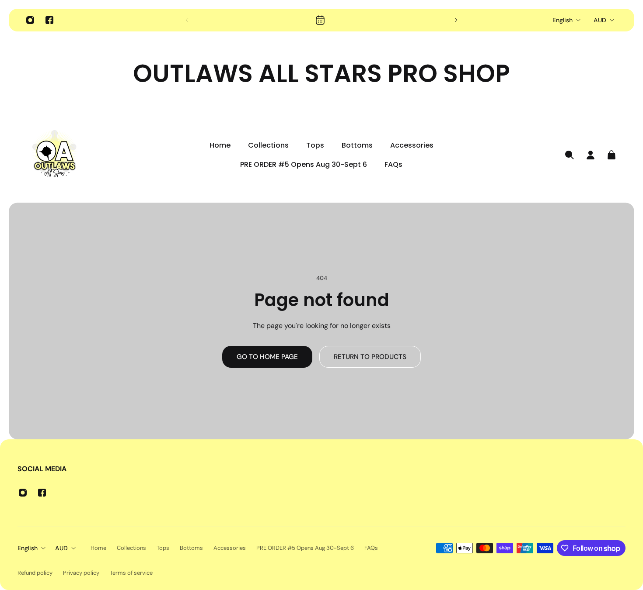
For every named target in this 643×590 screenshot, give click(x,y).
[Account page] (590, 155)
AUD (600, 20)
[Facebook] (49, 20)
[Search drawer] (569, 155)
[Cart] (611, 155)
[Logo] (54, 155)
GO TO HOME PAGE (267, 356)
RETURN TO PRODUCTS (370, 356)
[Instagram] (30, 20)
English (562, 20)
